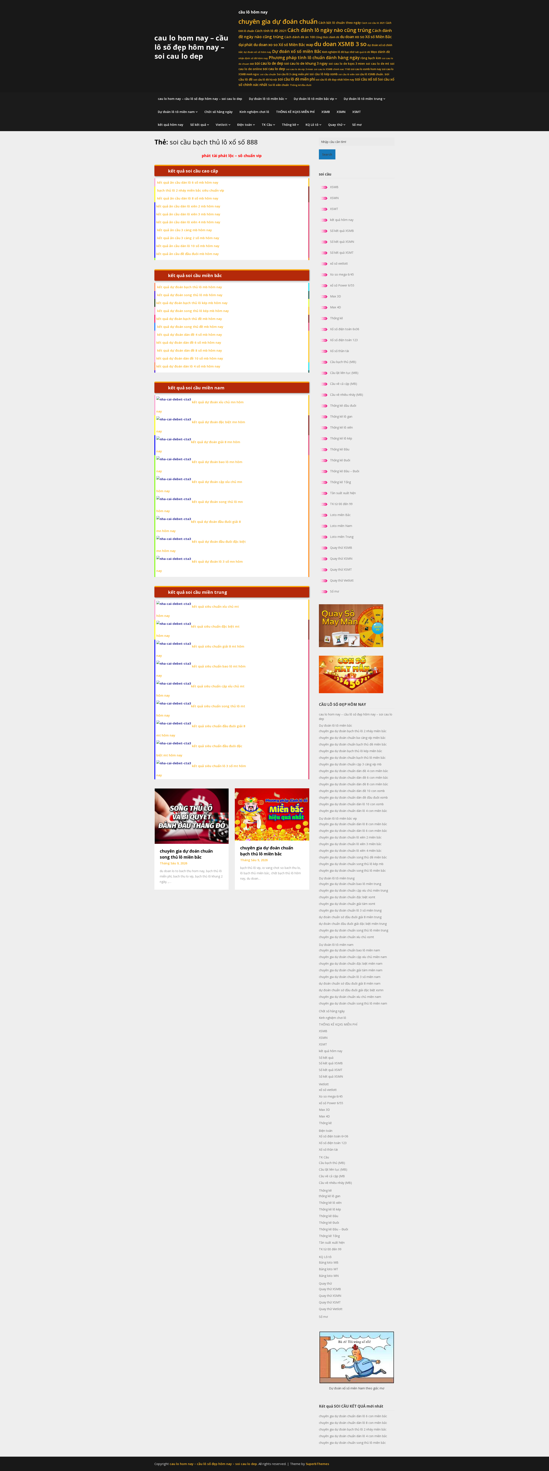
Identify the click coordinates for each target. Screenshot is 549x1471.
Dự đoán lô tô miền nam (176, 112)
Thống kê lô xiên (341, 427)
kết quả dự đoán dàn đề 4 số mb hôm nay (189, 334)
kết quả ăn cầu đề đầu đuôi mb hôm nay (187, 254)
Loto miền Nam (341, 526)
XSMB (325, 112)
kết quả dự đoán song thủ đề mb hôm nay (190, 326)
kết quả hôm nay (170, 125)
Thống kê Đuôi (340, 460)
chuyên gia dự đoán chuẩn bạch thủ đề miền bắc (353, 744)
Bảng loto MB (328, 1262)
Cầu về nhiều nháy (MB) (346, 395)
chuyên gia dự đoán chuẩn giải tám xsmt (347, 904)
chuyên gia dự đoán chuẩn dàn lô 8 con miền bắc (353, 824)
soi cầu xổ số (366, 79)
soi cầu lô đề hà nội (265, 79)
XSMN (341, 112)
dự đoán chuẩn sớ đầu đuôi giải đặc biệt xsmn (351, 990)
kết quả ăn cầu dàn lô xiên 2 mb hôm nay (188, 206)
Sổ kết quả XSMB (342, 231)
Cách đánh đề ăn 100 (299, 37)
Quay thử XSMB (341, 548)
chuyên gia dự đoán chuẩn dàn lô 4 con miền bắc (353, 811)
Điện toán (244, 125)
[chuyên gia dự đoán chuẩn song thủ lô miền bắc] (191, 816)
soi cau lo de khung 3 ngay (306, 63)
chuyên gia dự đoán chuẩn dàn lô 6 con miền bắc (353, 831)
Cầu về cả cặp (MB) (343, 384)
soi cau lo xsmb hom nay (366, 69)
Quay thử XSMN (341, 558)
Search (327, 154)
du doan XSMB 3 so (340, 44)
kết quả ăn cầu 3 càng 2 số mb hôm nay (188, 238)
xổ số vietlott (339, 263)
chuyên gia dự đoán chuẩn (278, 21)
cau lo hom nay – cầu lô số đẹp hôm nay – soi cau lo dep (191, 47)
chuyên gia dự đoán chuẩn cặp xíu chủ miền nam (353, 957)
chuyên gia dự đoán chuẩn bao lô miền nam (349, 950)
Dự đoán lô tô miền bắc (266, 99)
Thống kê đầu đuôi (300, 85)
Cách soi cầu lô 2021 (373, 22)
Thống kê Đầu (339, 449)
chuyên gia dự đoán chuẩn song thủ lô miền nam (353, 1003)
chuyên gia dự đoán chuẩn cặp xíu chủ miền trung (353, 890)
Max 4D (335, 307)
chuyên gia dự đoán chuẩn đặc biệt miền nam (350, 963)
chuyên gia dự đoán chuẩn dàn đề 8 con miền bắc (353, 784)
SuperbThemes (317, 1464)
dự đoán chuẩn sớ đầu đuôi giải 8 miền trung (350, 917)
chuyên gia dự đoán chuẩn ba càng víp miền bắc (352, 738)
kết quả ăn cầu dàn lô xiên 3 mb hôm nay (188, 214)
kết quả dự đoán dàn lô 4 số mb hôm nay (188, 366)
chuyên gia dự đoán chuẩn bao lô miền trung (350, 884)
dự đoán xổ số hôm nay (257, 52)
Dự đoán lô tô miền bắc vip (314, 99)
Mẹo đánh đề (380, 52)
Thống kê (289, 125)
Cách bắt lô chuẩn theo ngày (339, 23)
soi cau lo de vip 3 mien (299, 69)
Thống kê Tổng (340, 482)
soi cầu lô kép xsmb (323, 74)
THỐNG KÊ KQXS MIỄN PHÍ (295, 112)
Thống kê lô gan (341, 416)
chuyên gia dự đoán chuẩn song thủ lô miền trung (353, 930)
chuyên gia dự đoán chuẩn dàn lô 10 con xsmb (351, 804)
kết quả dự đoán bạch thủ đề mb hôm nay (189, 318)
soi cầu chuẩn (268, 74)
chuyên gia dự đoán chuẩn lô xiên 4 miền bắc (350, 851)
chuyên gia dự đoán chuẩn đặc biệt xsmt (347, 897)
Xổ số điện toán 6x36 (344, 329)
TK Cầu (267, 125)
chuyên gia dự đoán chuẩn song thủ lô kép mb (351, 864)
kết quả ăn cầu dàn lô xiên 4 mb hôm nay (188, 222)
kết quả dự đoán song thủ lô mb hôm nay (189, 295)
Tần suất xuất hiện (343, 493)
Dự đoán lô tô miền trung (363, 99)
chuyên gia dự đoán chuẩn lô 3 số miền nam (349, 977)
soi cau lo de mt (377, 64)
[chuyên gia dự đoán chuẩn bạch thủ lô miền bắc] (272, 814)
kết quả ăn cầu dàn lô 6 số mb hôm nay (187, 182)
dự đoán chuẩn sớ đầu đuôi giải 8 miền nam (349, 983)
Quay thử (335, 125)
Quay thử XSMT (341, 569)
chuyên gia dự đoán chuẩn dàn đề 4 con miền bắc (353, 771)
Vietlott (222, 125)
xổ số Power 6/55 (342, 285)
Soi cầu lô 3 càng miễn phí (293, 74)
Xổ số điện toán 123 (344, 340)
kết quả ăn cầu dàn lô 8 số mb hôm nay (187, 198)
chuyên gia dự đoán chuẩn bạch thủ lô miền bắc (352, 758)
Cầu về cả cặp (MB (332, 1176)
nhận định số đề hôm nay (253, 58)
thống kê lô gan (329, 1196)
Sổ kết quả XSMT (342, 252)
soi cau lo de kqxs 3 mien (347, 64)
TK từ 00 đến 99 (341, 504)
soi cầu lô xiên (346, 74)
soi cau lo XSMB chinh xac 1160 (332, 69)
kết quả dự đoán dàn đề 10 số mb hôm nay (189, 358)
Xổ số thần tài (339, 351)
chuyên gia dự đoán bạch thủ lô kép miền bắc (350, 751)
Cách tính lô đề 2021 (271, 30)
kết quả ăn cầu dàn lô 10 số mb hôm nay (187, 246)
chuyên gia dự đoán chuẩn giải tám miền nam (350, 970)
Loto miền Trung (341, 537)
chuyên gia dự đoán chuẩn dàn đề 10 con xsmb (352, 791)
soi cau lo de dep (269, 63)
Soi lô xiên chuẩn (278, 85)
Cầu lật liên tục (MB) (344, 373)
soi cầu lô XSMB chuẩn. (370, 74)
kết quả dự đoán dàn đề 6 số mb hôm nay (188, 342)
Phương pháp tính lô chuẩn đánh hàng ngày (314, 57)
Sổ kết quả (198, 125)
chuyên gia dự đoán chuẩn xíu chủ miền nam (350, 997)
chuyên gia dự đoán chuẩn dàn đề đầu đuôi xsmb (353, 797)
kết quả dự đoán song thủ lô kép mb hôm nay (193, 311)
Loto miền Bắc (340, 515)
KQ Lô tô (312, 125)
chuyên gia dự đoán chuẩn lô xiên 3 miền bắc (350, 844)
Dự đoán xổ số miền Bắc (296, 51)
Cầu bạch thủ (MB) (343, 362)
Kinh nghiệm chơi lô (254, 112)
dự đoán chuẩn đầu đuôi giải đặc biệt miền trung (353, 924)
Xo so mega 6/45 (342, 274)
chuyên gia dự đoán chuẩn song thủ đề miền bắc (353, 857)
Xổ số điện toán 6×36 (333, 1136)
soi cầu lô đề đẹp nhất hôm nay (335, 79)
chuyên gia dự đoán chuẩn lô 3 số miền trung (350, 910)
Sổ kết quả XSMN (342, 242)
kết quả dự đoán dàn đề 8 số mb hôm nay (189, 350)
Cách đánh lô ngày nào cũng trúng (329, 30)
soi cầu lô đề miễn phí (296, 79)
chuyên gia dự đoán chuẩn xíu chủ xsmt (346, 937)
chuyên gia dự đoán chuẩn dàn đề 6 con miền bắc (353, 777)
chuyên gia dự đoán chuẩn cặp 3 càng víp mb (350, 764)
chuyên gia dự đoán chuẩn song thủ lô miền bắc (352, 870)
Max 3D (335, 296)
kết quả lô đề (362, 52)
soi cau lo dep (274, 68)
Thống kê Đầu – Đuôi (344, 471)
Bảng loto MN (329, 1276)
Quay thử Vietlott (342, 580)
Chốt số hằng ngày (218, 112)
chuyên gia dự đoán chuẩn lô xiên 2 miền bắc (350, 837)
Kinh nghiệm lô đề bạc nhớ (338, 52)
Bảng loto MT (328, 1269)
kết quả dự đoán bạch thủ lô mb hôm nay (189, 287)
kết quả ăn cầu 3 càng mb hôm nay (184, 230)
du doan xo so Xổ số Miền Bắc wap (283, 44)
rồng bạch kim (370, 58)
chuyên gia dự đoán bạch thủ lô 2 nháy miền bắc (352, 731)
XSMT (356, 112)
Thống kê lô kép (341, 438)
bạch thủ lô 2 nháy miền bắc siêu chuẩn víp (190, 190)
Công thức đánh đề (327, 37)
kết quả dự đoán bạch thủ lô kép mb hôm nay (192, 303)
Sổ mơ (357, 125)
